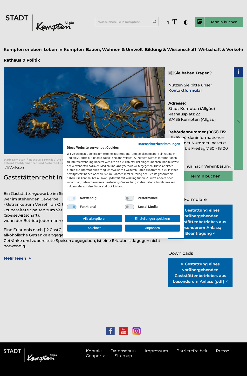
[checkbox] (71, 198)
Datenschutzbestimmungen (159, 144)
